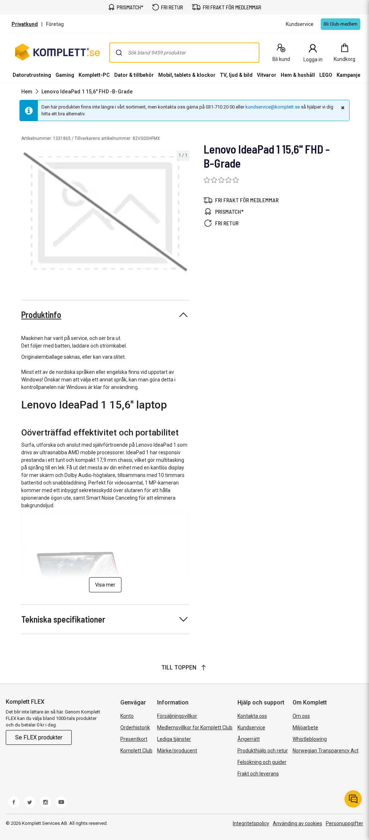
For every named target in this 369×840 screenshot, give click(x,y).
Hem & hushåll (298, 75)
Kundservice (251, 727)
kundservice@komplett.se (272, 107)
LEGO (325, 75)
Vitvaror (266, 75)
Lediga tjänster (174, 739)
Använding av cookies (297, 823)
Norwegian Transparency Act (326, 750)
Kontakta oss (252, 716)
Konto (127, 716)
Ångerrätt (248, 739)
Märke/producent (177, 750)
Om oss (301, 716)
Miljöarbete (305, 727)
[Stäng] (342, 107)
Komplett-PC (94, 75)
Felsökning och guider (261, 762)
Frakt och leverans (258, 774)
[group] (105, 212)
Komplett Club (136, 750)
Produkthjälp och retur (262, 750)
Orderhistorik (135, 727)
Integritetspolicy (251, 823)
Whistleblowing (310, 739)
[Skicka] (119, 52)
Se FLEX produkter (38, 737)
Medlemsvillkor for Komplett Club (194, 727)
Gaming (64, 75)
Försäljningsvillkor (177, 716)
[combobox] (184, 53)
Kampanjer (350, 75)
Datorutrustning (32, 75)
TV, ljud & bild (236, 75)
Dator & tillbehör (134, 75)
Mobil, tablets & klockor (186, 75)
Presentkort (133, 739)
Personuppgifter (344, 823)
